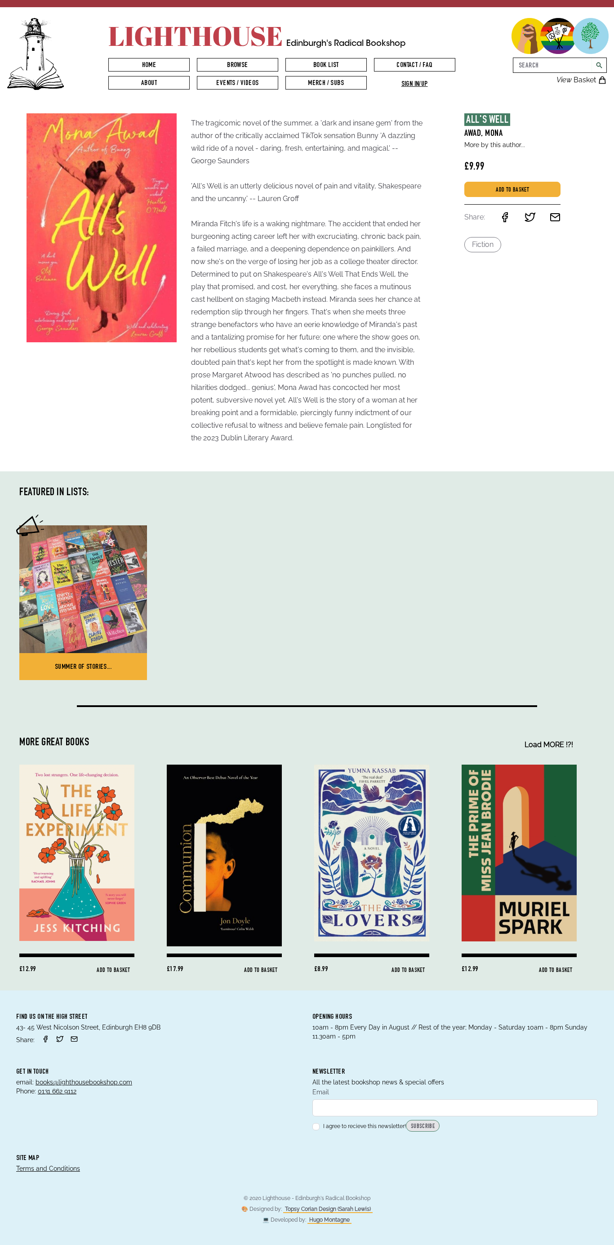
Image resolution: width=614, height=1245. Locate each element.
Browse (237, 65)
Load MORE (549, 744)
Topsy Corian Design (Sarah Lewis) (328, 1209)
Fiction (483, 244)
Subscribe (423, 1127)
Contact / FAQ (414, 65)
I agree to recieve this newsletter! (364, 1126)
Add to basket (512, 190)
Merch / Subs (326, 83)
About (149, 83)
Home (149, 65)
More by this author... (494, 144)
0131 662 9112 (57, 1091)
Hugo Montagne (329, 1220)
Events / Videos (237, 83)
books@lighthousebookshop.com (84, 1082)
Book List (326, 65)
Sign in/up (414, 84)
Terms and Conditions (48, 1168)
